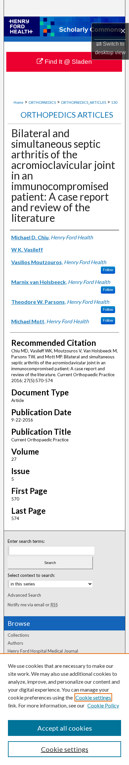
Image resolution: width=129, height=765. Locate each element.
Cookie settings (93, 697)
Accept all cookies (64, 728)
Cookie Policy (103, 705)
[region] (64, 709)
